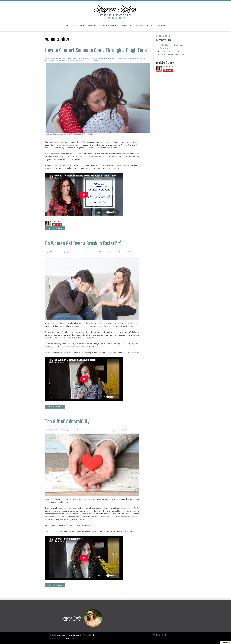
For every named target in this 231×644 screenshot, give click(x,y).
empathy (101, 58)
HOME (67, 26)
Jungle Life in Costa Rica (169, 51)
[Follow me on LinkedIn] (124, 18)
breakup (73, 252)
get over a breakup (92, 252)
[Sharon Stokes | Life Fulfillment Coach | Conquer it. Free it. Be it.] (115, 8)
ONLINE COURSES (136, 26)
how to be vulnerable (131, 58)
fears (79, 430)
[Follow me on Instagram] (117, 18)
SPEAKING (92, 26)
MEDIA (149, 26)
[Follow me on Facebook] (114, 18)
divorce (79, 252)
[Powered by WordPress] (93, 635)
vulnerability (82, 60)
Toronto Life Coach (62, 60)
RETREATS (123, 26)
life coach (142, 58)
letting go (102, 252)
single (118, 252)
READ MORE (55, 228)
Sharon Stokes (93, 60)
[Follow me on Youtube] (121, 18)
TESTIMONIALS (162, 26)
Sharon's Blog (62, 58)
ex (84, 252)
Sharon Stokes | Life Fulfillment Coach (69, 635)
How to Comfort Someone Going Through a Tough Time (96, 50)
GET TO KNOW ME (78, 26)
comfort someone (78, 58)
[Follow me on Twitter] (110, 18)
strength (102, 430)
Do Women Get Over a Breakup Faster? (81, 244)
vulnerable (134, 252)
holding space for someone (114, 58)
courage (73, 430)
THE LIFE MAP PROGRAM (107, 26)
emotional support (91, 58)
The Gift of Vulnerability (67, 422)
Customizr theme (69, 638)
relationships (111, 252)
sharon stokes (50, 60)
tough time (73, 60)
